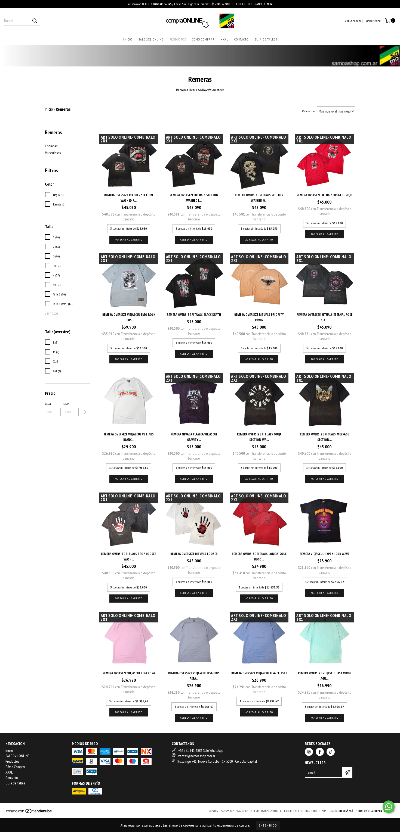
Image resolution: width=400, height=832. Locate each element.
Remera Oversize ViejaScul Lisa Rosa (129, 673)
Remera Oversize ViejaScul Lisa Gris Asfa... (194, 676)
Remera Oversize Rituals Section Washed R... (128, 198)
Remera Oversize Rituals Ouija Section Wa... (259, 437)
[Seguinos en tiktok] (331, 752)
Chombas (51, 146)
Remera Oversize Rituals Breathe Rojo (324, 195)
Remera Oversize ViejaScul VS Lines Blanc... (128, 437)
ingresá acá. (346, 811)
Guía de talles (266, 39)
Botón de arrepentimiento (376, 811)
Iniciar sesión (373, 21)
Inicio (127, 39)
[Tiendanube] (29, 813)
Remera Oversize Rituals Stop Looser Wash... (128, 556)
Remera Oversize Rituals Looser (193, 553)
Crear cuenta (353, 21)
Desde (48, 404)
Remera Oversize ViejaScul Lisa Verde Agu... (324, 676)
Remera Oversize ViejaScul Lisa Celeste (259, 673)
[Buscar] (34, 21)
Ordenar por (309, 111)
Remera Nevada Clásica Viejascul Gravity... (194, 437)
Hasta (66, 404)
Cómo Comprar (203, 39)
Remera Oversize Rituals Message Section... (324, 437)
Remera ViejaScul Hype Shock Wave (324, 553)
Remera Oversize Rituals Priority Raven (259, 317)
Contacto (241, 39)
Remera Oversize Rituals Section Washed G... (259, 198)
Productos (178, 39)
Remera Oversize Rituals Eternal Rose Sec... (324, 317)
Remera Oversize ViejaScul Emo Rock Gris (128, 317)
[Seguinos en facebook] (320, 752)
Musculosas (53, 152)
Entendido (268, 825)
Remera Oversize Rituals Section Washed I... (194, 198)
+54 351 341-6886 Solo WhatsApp (200, 750)
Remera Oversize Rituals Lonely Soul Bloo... (259, 556)
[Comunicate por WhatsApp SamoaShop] (389, 806)
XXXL (224, 39)
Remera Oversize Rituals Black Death (194, 314)
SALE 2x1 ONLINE (151, 39)
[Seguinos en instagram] (309, 752)
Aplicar (85, 412)
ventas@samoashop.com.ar (196, 755)
